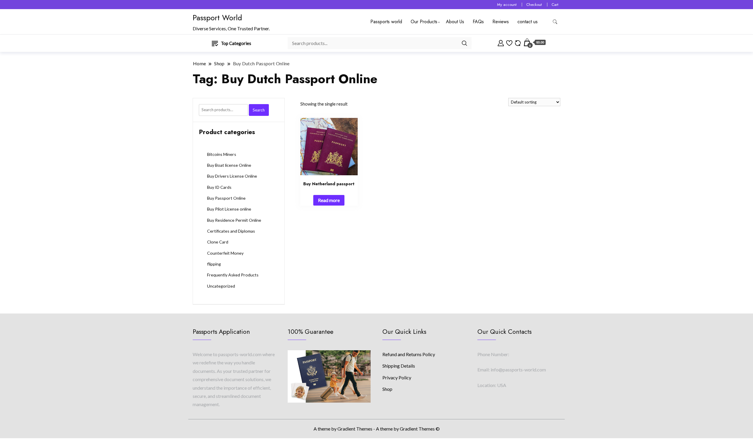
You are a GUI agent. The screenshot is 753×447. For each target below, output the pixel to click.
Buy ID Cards (219, 187)
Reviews (500, 21)
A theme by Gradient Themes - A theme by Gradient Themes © (377, 428)
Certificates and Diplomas (231, 230)
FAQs (478, 21)
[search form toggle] (555, 21)
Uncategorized (221, 285)
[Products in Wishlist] (509, 42)
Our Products (424, 21)
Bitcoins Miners (221, 154)
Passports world (386, 21)
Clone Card (217, 241)
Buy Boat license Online (229, 165)
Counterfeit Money (225, 253)
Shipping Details (398, 365)
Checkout (534, 4)
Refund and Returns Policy (408, 354)
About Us (455, 21)
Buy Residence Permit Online (234, 220)
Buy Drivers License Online (232, 176)
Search (259, 110)
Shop (387, 389)
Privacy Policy (396, 377)
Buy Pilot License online (229, 208)
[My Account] (501, 42)
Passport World (217, 17)
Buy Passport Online (226, 198)
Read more (329, 200)
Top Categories (236, 43)
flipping (214, 263)
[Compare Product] (518, 42)
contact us (527, 21)
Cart (555, 4)
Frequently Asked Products (233, 274)
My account (507, 4)
